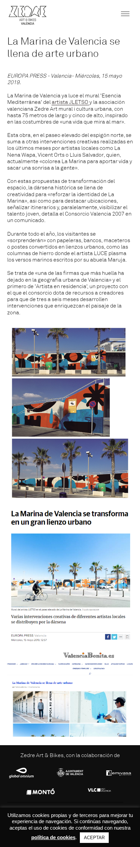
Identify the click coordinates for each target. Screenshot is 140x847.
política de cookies (53, 837)
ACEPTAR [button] (94, 837)
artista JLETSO (70, 102)
